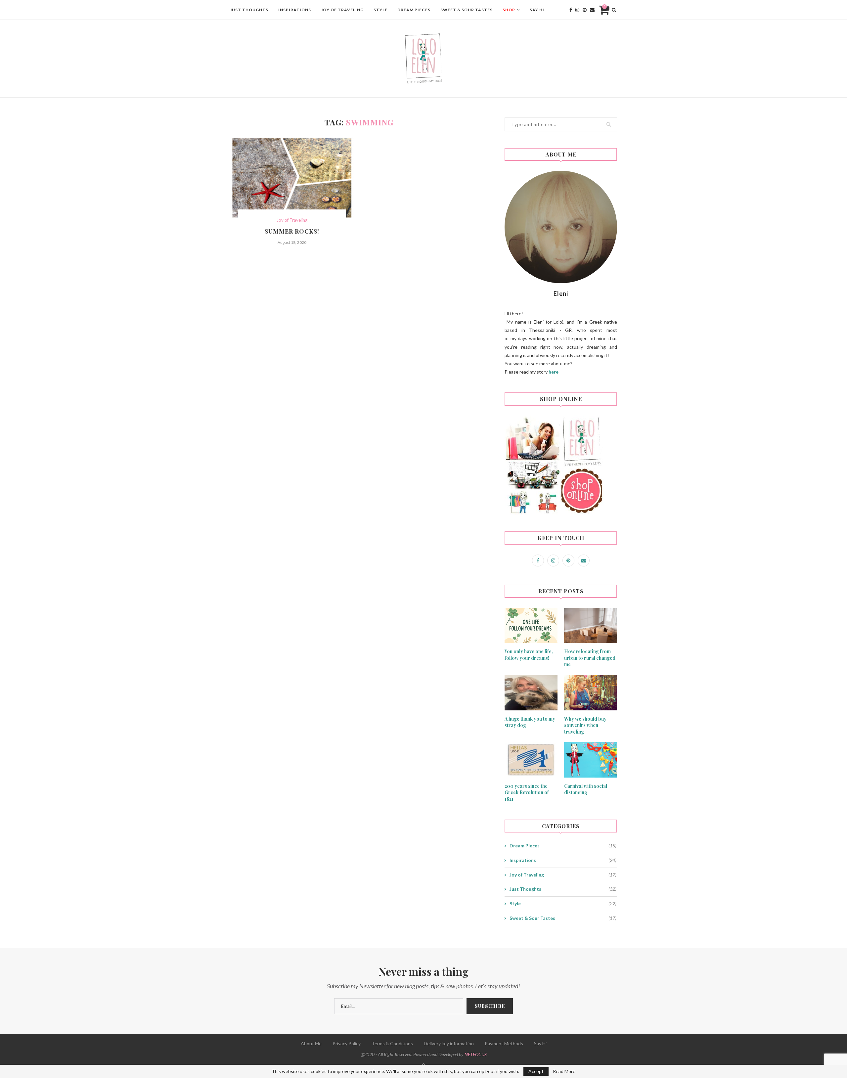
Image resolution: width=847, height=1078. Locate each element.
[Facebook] (570, 10)
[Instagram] (577, 10)
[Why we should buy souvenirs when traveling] (590, 692)
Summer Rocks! (292, 231)
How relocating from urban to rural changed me (589, 657)
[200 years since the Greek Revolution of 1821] (531, 760)
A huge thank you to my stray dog (530, 722)
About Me (311, 1043)
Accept (536, 1071)
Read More (564, 1071)
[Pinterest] (585, 10)
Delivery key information (449, 1043)
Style (380, 9)
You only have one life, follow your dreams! (529, 654)
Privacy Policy (347, 1043)
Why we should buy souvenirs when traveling (585, 725)
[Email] (592, 10)
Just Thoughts (249, 9)
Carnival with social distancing (585, 789)
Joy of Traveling (342, 9)
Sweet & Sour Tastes (466, 9)
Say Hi (537, 9)
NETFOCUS (476, 1054)
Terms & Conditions (392, 1043)
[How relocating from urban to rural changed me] (590, 625)
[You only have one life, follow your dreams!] (531, 625)
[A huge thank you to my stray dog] (531, 692)
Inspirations (294, 9)
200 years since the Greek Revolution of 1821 (527, 792)
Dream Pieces (413, 9)
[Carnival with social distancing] (590, 760)
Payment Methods (504, 1043)
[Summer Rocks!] (292, 178)
